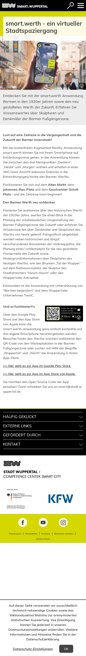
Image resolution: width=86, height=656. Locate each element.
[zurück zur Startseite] (25, 5)
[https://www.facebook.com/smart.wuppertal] (23, 522)
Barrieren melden (63, 533)
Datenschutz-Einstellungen (33, 649)
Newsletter (31, 533)
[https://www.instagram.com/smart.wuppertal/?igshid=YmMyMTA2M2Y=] (63, 522)
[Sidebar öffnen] (80, 5)
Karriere (45, 533)
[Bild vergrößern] (64, 313)
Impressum (15, 533)
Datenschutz (43, 538)
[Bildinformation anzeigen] (81, 85)
